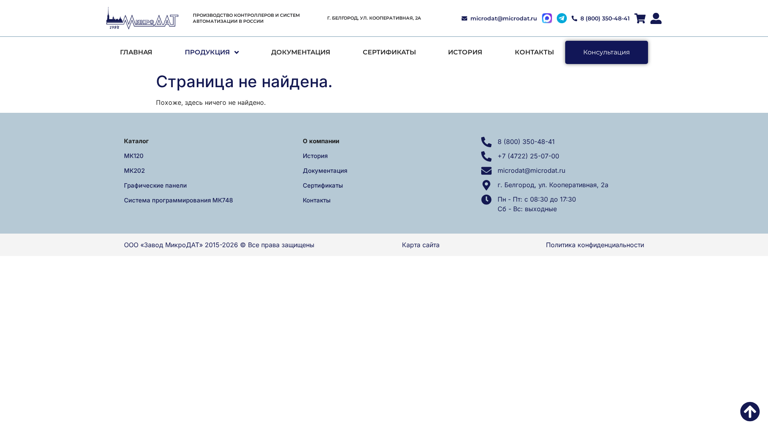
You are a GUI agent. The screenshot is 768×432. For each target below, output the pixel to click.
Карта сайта (421, 245)
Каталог (136, 141)
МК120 (134, 156)
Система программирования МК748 (178, 200)
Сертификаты (389, 52)
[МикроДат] (142, 18)
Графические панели (155, 185)
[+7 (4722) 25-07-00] (486, 156)
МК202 (134, 170)
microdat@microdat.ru (531, 170)
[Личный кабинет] (656, 18)
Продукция (207, 52)
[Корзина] (640, 18)
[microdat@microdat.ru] (486, 171)
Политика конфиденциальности (595, 245)
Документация (300, 52)
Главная (136, 52)
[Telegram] (562, 18)
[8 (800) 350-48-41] (486, 142)
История (465, 52)
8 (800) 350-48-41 (526, 142)
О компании (321, 141)
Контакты (534, 52)
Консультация (606, 52)
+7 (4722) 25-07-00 (528, 156)
